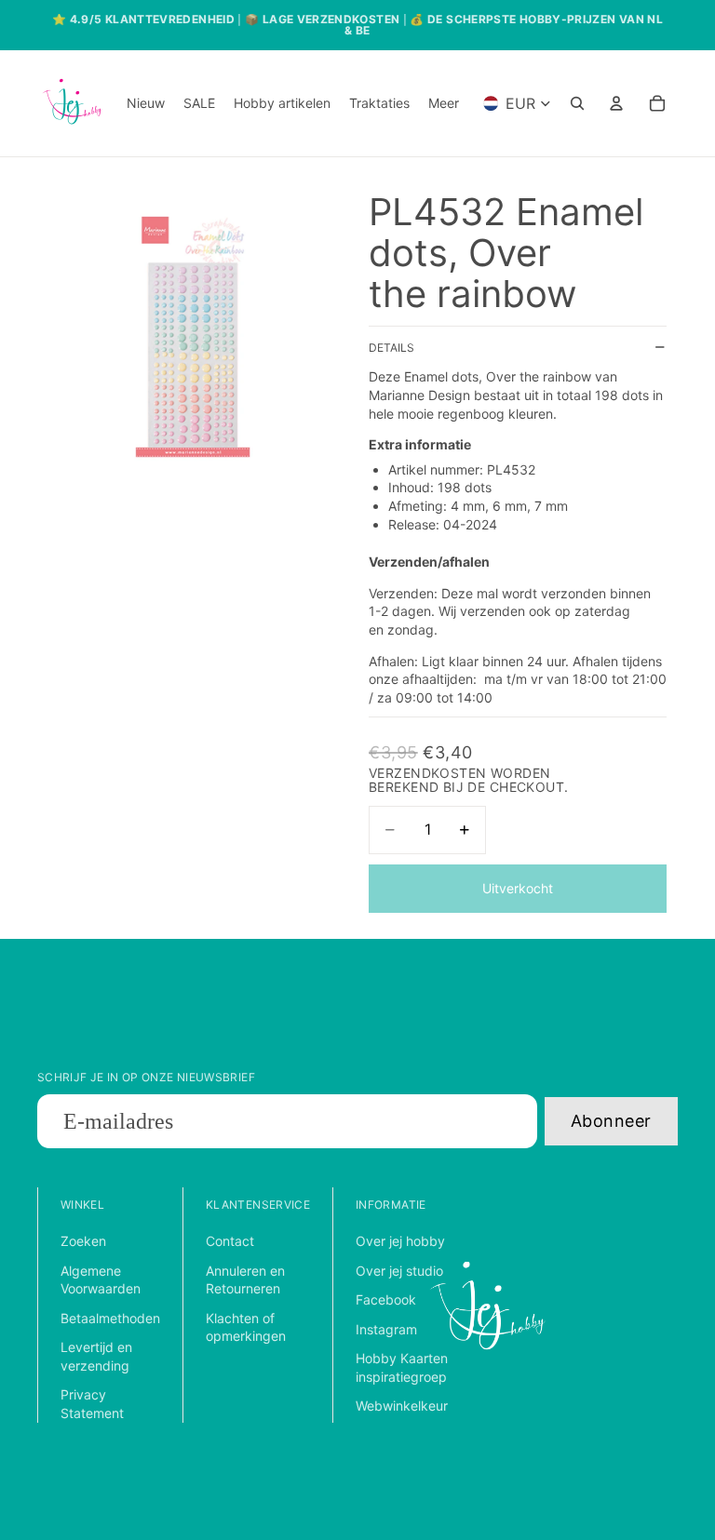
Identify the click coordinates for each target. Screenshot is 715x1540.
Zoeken (83, 1241)
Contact (230, 1241)
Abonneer (611, 1121)
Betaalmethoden (110, 1318)
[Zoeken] (577, 103)
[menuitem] (443, 103)
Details (391, 348)
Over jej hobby (400, 1241)
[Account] (616, 103)
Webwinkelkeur (402, 1405)
